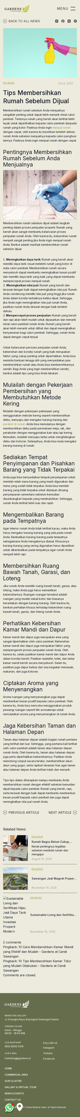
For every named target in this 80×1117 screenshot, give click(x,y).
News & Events (14, 1093)
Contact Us (13, 1099)
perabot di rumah (14, 424)
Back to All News (24, 21)
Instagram (48, 1047)
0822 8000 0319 (14, 1046)
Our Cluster (13, 1080)
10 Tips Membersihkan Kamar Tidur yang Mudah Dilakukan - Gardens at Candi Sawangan (37, 965)
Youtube (48, 1053)
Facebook (49, 1058)
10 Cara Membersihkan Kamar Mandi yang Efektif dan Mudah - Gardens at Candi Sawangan (38, 951)
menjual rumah (61, 127)
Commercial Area (16, 1074)
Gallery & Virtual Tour (20, 1087)
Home (8, 1068)
